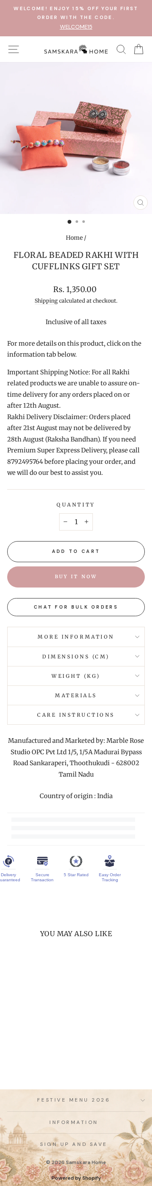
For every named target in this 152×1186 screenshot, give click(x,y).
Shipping (46, 301)
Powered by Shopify (76, 1178)
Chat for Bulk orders (76, 607)
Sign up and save (74, 1144)
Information (73, 1122)
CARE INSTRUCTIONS (76, 715)
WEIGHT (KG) (76, 676)
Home (74, 237)
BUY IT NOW (76, 576)
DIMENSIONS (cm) (76, 656)
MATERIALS (76, 695)
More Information (76, 637)
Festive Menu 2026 (73, 1100)
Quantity (76, 504)
